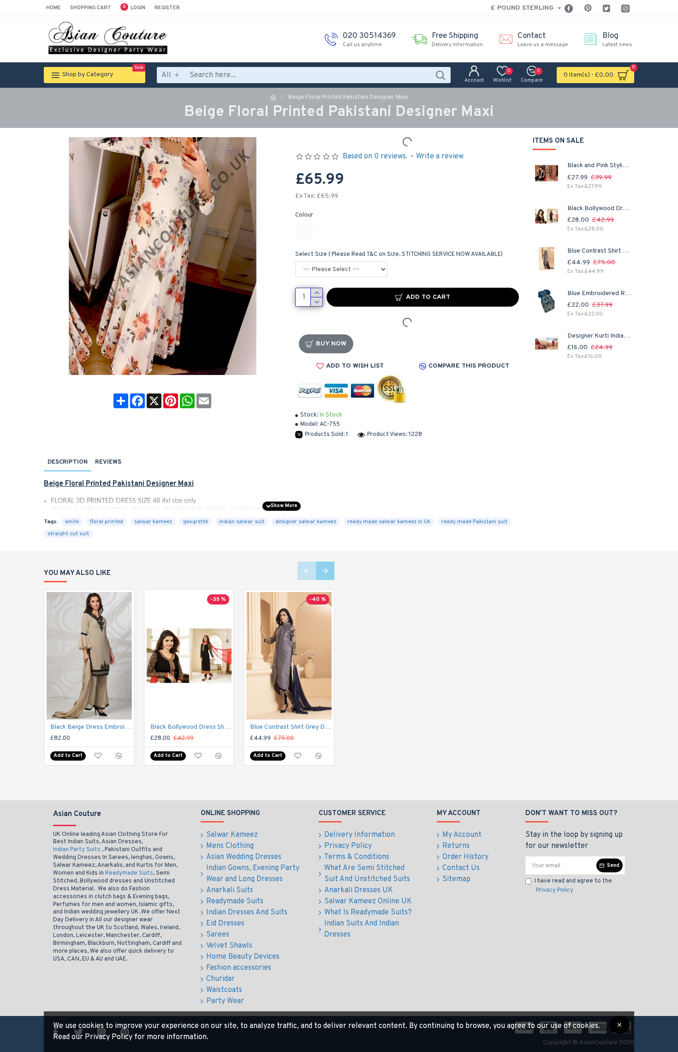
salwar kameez (153, 522)
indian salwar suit (241, 522)
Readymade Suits (129, 873)
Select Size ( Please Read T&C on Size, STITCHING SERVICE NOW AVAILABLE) (399, 254)
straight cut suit (68, 534)
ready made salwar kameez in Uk (388, 522)
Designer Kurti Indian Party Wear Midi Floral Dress (599, 336)
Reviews (108, 462)
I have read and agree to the (573, 885)
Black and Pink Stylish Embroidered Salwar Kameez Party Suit (599, 165)
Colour (304, 215)
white (72, 522)
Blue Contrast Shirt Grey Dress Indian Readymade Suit (599, 251)
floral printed (106, 522)
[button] (306, 571)
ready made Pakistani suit (474, 522)
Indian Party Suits (77, 849)
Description (68, 462)
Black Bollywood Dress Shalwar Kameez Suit (599, 208)
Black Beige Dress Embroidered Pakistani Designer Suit (91, 727)
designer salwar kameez (305, 522)
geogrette (195, 522)
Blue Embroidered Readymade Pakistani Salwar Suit (599, 293)
